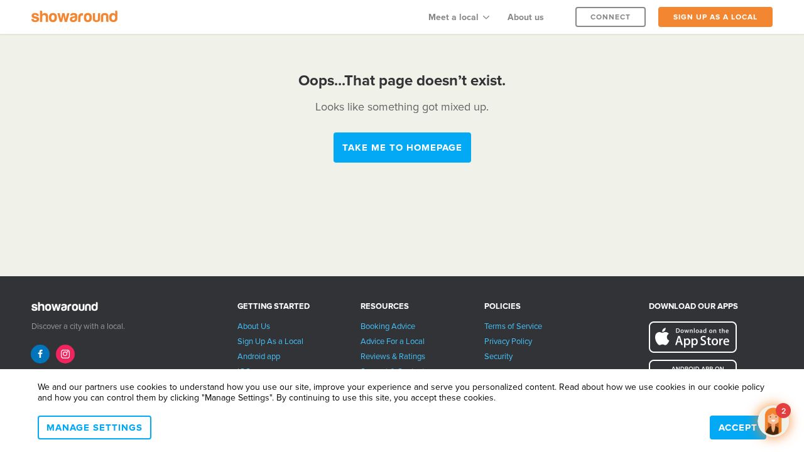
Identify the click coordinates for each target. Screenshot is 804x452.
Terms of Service (513, 326)
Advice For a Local (393, 341)
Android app (258, 357)
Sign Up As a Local (270, 341)
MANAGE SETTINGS (94, 427)
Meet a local (453, 17)
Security (498, 357)
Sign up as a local (715, 17)
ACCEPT (738, 427)
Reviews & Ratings (393, 357)
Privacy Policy (508, 341)
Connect (610, 17)
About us (526, 17)
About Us (253, 326)
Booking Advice (388, 326)
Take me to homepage (402, 147)
